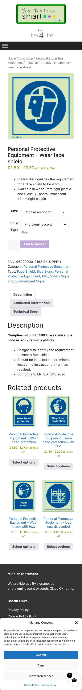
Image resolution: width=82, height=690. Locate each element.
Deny (41, 665)
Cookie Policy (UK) (22, 616)
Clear (24, 232)
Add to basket (34, 244)
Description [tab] (22, 294)
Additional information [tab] (31, 303)
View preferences (41, 676)
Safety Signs (59, 276)
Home (12, 58)
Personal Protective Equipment (46, 266)
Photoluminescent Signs (26, 281)
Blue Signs (45, 271)
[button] (76, 623)
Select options (23, 462)
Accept (41, 655)
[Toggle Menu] (5, 45)
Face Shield (26, 271)
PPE (45, 276)
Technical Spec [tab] (25, 311)
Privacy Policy (48, 684)
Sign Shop (26, 58)
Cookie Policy (31, 684)
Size (14, 211)
